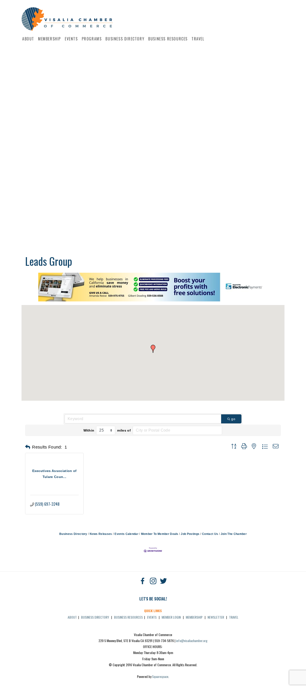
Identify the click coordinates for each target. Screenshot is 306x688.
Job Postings (190, 534)
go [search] (233, 419)
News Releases (101, 534)
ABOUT (72, 617)
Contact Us (210, 534)
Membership (49, 39)
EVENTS (152, 617)
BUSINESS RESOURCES (128, 617)
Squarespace (160, 676)
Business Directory (124, 39)
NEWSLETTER (216, 617)
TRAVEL (233, 617)
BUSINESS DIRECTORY (95, 617)
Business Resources (168, 39)
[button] (153, 349)
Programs (92, 39)
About (28, 39)
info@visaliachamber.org (192, 640)
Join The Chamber (234, 534)
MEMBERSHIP (194, 617)
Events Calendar (126, 534)
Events (71, 39)
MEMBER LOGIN (171, 617)
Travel (197, 39)
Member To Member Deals (159, 534)
